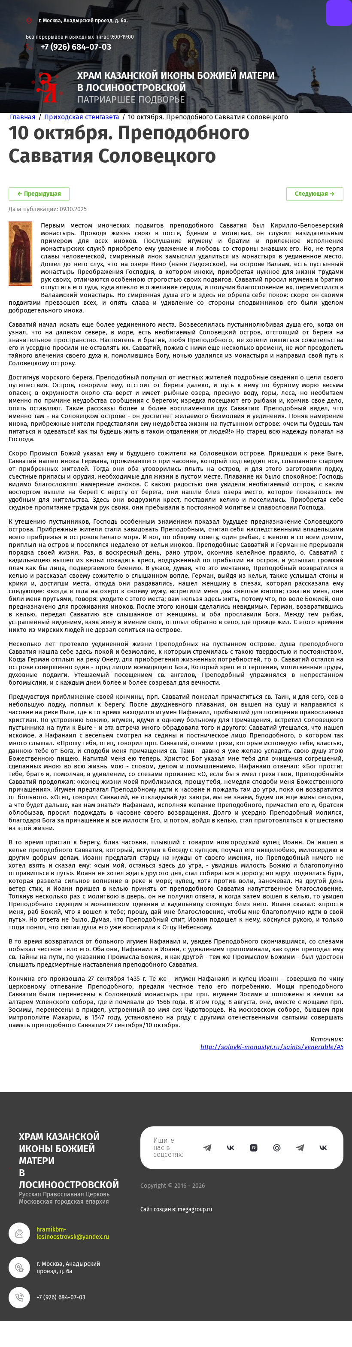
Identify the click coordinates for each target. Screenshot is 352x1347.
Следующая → (315, 193)
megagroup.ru (195, 1210)
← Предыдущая (39, 193)
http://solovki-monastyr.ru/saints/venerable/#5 (271, 1047)
